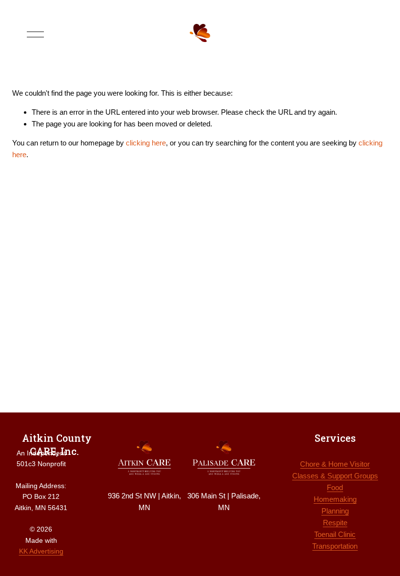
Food (335, 487)
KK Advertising (41, 551)
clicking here (146, 143)
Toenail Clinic (335, 534)
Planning (335, 511)
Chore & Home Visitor (335, 464)
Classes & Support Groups (335, 476)
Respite (335, 522)
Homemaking (335, 499)
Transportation (335, 546)
